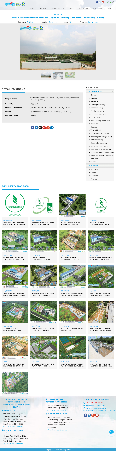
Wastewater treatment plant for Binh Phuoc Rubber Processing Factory (14, 365)
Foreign (94, 179)
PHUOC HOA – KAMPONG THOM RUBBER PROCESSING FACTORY (14, 259)
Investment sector (56, 8)
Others (93, 162)
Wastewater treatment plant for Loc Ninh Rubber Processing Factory (43, 365)
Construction (82, 8)
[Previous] (18, 47)
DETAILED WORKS (13, 89)
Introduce (41, 8)
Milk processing (97, 108)
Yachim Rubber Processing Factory (41, 259)
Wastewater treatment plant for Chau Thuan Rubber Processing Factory (100, 259)
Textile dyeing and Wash (100, 121)
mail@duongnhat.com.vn (96, 405)
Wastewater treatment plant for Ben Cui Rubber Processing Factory (72, 365)
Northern (94, 169)
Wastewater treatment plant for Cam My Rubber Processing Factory (100, 330)
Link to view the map (14, 426)
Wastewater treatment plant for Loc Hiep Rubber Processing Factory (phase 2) (43, 294)
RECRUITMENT (97, 8)
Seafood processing (98, 114)
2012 (70, 22)
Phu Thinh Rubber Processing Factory (70, 259)
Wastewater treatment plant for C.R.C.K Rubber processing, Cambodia (14, 223)
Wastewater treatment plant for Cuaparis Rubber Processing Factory (43, 330)
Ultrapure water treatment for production (101, 157)
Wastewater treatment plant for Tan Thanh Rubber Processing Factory (100, 294)
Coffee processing (98, 105)
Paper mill (94, 124)
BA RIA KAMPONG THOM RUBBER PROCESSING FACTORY (70, 223)
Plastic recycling (97, 140)
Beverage (94, 101)
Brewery (94, 95)
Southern (53, 22)
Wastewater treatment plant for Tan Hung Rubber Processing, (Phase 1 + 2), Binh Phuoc (43, 223)
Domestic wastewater (99, 146)
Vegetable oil (96, 130)
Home (32, 8)
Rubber (58, 14)
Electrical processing (99, 143)
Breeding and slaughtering (101, 137)
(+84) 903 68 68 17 (94, 403)
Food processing (97, 111)
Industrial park (96, 117)
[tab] (13, 89)
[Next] (98, 47)
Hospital (94, 127)
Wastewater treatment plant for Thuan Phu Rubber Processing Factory (72, 294)
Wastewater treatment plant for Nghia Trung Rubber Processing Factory (14, 294)
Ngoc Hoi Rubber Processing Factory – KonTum (99, 223)
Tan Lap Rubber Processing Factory (12, 329)
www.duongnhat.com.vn (96, 408)
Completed (93, 22)
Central (93, 173)
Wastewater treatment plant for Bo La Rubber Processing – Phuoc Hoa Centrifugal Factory (100, 365)
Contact (109, 8)
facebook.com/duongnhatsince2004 (100, 410)
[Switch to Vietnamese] (111, 2)
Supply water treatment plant (102, 153)
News (70, 8)
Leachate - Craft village (100, 133)
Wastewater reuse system (101, 149)
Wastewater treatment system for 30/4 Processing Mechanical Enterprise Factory (72, 330)
